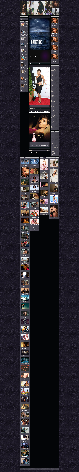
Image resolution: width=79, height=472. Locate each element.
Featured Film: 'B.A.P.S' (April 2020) (25, 58)
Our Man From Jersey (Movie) (54, 112)
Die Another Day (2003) (24, 332)
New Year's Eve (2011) (24, 270)
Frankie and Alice (53, 85)
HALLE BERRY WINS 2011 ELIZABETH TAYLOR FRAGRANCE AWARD (39, 65)
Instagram (52, 90)
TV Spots (52, 127)
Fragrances (38, 108)
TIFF (51, 126)
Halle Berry (38, 63)
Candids (52, 73)
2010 (52, 154)
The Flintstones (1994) (24, 417)
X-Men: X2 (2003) (25, 324)
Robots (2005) (24, 301)
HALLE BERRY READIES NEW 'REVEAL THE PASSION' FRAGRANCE (39, 111)
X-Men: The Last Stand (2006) (24, 293)
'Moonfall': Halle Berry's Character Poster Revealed (26, 43)
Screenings (52, 121)
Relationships (52, 116)
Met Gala (52, 100)
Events (52, 80)
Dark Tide (36, 63)
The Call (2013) (25, 239)
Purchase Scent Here (44, 172)
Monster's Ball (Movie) (53, 101)
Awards (36, 108)
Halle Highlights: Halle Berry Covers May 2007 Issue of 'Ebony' (26, 24)
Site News (52, 122)
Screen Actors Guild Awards (54, 120)
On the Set (52, 111)
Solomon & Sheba (35, 199)
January (53, 153)
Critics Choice (52, 78)
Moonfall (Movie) (53, 102)
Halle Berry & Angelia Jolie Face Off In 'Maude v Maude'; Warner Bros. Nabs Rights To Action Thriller (24, 86)
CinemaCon (52, 76)
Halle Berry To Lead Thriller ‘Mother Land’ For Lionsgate (26, 78)
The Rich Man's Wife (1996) (25, 386)
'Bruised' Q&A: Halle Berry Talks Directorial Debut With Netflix (26, 64)
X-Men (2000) (24, 355)
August (53, 143)
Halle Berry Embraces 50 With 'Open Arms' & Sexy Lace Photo (26, 38)
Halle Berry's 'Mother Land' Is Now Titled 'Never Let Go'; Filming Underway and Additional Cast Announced (24, 32)
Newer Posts (30, 150)
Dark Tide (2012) (25, 262)
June (53, 144)
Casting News (52, 74)
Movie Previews (41, 63)
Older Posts (48, 150)
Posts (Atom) (35, 152)
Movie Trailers (52, 107)
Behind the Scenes (53, 69)
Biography (22, 19)
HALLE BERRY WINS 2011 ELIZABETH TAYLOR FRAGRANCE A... (55, 147)
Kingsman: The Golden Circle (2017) (25, 200)
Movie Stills (52, 106)
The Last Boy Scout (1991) (25, 448)
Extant (51, 81)
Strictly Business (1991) (24, 456)
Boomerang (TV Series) (53, 70)
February (53, 152)
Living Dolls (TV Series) (34, 216)
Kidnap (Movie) (52, 94)
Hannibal (52, 89)
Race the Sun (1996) (25, 394)
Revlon (52, 117)
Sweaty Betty (52, 123)
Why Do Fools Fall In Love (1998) (25, 363)
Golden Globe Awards (53, 86)
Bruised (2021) (24, 177)
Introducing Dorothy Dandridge (34, 182)
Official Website (54, 168)
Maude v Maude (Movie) (53, 99)
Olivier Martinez (53, 110)
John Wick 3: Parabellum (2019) (24, 185)
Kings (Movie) (52, 95)
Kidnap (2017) (24, 208)
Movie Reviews (52, 105)
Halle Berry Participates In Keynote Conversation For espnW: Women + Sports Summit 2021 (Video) (24, 51)
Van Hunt (52, 128)
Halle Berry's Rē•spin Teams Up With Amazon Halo (26, 71)
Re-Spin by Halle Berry (53, 115)
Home (21, 18)
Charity (52, 75)
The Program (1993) (25, 425)
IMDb (54, 35)
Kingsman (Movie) (53, 96)
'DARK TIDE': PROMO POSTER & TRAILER (35, 17)
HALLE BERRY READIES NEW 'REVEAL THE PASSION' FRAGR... (55, 150)
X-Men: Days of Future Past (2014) (25, 231)
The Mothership (53, 125)
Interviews (52, 91)
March (53, 151)
